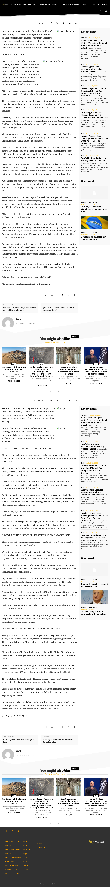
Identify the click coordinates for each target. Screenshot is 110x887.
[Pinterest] (63, 23)
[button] (105, 10)
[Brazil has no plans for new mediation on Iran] (94, 222)
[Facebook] (96, 11)
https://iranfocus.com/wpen (25, 323)
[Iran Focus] (5, 4)
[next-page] (57, 392)
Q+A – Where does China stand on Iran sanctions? (58, 309)
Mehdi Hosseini (14, 381)
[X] (100, 11)
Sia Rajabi (69, 383)
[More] (75, 295)
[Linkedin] (69, 23)
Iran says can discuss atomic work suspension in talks (94, 209)
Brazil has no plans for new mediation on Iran (93, 238)
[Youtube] (18, 831)
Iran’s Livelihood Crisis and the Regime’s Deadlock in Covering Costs (93, 160)
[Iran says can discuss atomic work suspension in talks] (94, 192)
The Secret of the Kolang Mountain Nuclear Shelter (14, 369)
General (84, 38)
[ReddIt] (75, 23)
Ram (18, 319)
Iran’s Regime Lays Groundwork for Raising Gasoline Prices (92, 69)
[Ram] (8, 323)
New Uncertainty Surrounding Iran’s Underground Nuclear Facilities (68, 370)
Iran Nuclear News (89, 202)
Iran (82, 64)
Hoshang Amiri (41, 385)
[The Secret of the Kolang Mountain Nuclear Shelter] (14, 355)
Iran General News (89, 233)
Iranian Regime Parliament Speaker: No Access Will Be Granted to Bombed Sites (96, 370)
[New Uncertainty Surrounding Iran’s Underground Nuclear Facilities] (68, 355)
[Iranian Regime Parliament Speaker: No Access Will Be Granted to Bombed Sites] (96, 355)
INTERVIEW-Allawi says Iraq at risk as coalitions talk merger (19, 309)
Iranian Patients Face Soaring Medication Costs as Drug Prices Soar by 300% (94, 140)
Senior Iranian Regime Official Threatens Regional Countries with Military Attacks (94, 44)
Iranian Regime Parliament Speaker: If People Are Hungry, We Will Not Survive (94, 92)
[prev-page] (51, 392)
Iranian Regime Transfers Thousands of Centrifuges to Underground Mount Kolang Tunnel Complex (41, 371)
